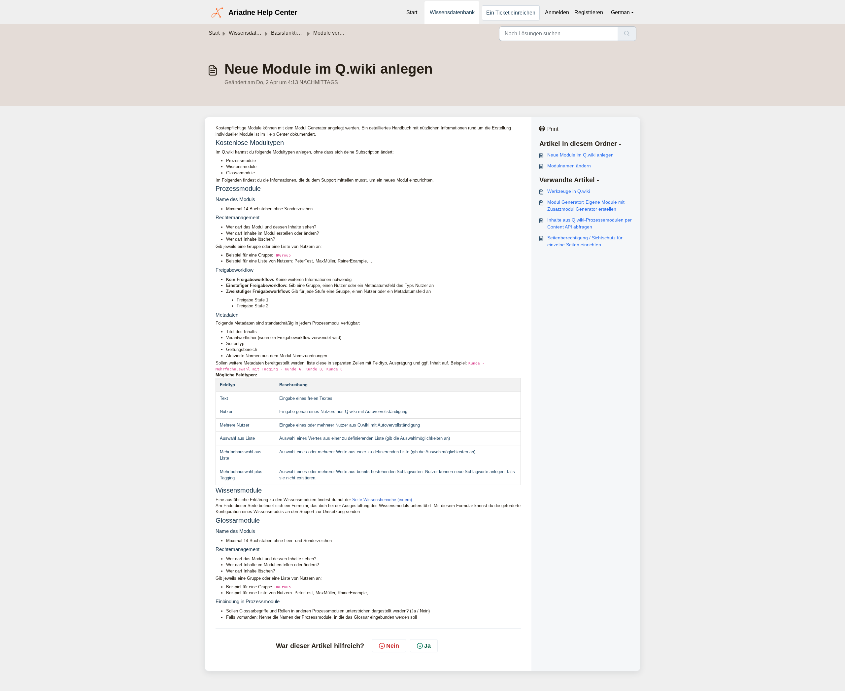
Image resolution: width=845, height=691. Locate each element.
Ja (427, 645)
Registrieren (588, 12)
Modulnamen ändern (569, 165)
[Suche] (627, 33)
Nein (392, 645)
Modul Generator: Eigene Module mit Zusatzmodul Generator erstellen (586, 205)
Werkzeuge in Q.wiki (568, 191)
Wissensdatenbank (452, 12)
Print (552, 129)
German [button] (620, 12)
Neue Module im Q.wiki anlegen (580, 154)
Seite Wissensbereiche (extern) (382, 499)
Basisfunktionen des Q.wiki (302, 33)
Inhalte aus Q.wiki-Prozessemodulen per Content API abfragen (589, 223)
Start (411, 12)
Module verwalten (334, 33)
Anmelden (557, 12)
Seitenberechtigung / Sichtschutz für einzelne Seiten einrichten (585, 241)
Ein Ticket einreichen (510, 13)
